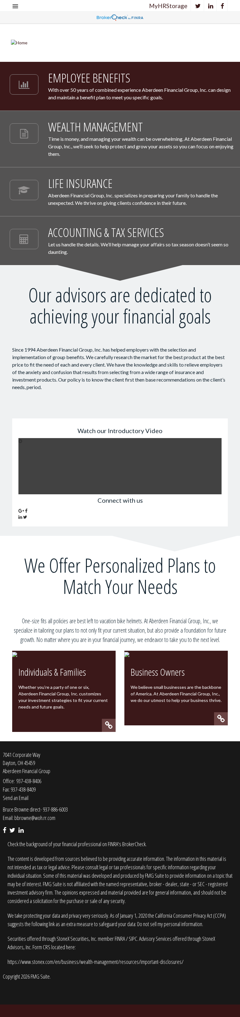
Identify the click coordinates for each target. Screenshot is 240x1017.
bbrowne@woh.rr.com (34, 818)
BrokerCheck (134, 844)
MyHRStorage (168, 5)
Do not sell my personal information (169, 924)
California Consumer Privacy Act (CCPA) (190, 915)
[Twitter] (198, 6)
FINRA (120, 938)
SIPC (133, 938)
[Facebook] (223, 6)
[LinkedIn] (211, 6)
